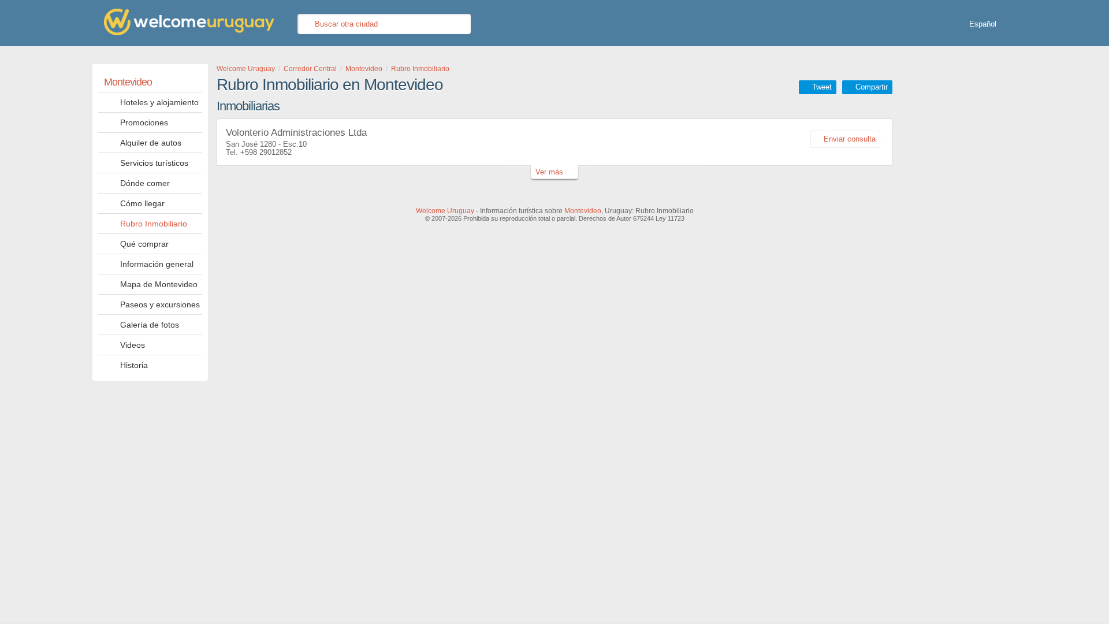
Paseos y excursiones (160, 304)
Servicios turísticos (154, 163)
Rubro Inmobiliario (153, 223)
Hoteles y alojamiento (159, 102)
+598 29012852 (266, 152)
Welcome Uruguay (445, 211)
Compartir (871, 87)
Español (982, 24)
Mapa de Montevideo (159, 284)
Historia (134, 365)
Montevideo (128, 82)
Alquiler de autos (150, 142)
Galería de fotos (149, 324)
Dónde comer (145, 183)
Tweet (822, 87)
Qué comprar (144, 243)
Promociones (144, 122)
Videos (132, 345)
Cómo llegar (142, 203)
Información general (156, 264)
